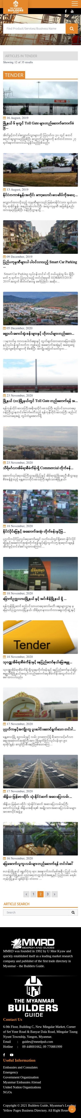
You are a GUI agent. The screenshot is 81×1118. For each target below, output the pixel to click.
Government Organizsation (21, 1077)
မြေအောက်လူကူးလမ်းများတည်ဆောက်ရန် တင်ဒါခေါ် (38, 864)
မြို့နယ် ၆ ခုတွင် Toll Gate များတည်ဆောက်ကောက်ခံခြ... (38, 125)
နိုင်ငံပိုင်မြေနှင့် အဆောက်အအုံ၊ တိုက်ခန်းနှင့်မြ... (34, 532)
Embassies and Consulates (20, 1067)
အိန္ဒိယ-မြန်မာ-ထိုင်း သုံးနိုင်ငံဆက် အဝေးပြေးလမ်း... (37, 797)
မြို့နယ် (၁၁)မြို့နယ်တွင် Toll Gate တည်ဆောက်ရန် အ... (40, 401)
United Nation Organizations (22, 1087)
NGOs (7, 1092)
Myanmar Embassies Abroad (22, 1082)
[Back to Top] (72, 1109)
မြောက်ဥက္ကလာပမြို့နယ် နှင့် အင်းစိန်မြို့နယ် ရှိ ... (34, 599)
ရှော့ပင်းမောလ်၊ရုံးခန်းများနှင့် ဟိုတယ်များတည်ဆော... (38, 334)
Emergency (10, 1072)
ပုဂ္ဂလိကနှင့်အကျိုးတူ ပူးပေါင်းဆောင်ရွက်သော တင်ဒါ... (39, 729)
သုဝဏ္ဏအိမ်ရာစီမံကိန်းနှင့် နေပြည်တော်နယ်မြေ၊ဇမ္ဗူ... (37, 662)
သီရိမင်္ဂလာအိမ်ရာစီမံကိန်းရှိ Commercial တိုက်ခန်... (38, 468)
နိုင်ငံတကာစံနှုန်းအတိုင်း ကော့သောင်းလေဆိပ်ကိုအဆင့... (40, 195)
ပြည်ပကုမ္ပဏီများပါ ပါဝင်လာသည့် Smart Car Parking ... (40, 264)
